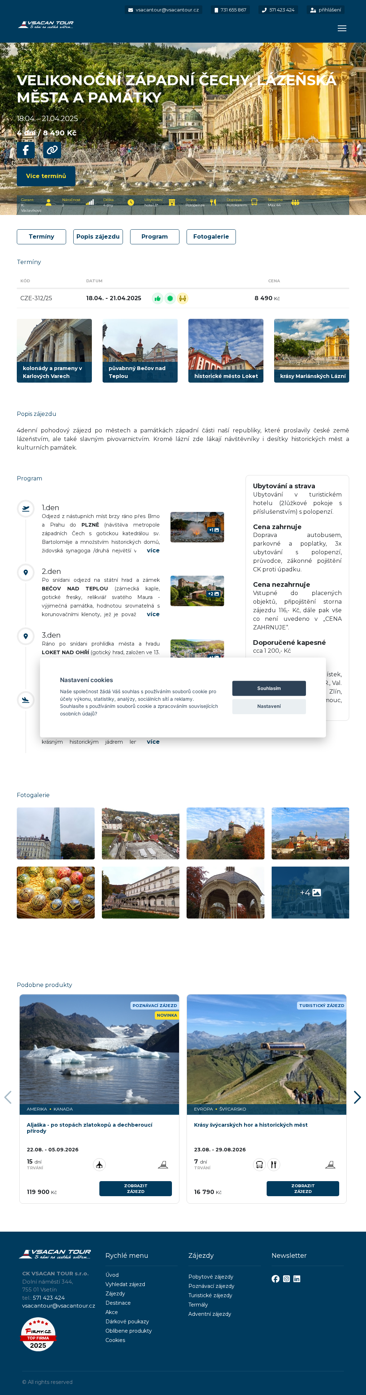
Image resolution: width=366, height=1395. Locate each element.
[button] (358, 1098)
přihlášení (329, 10)
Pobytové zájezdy (210, 1277)
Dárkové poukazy (127, 1321)
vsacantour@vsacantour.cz (167, 10)
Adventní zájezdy (209, 1314)
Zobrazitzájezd (136, 1188)
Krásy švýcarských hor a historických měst (251, 1125)
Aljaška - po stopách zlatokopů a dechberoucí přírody (89, 1128)
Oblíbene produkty (128, 1331)
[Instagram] (286, 1279)
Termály (198, 1304)
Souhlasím (269, 688)
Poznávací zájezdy (211, 1286)
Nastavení (269, 706)
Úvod (112, 1275)
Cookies (115, 1340)
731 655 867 (233, 10)
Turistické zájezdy (210, 1295)
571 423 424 (281, 10)
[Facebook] (276, 1279)
